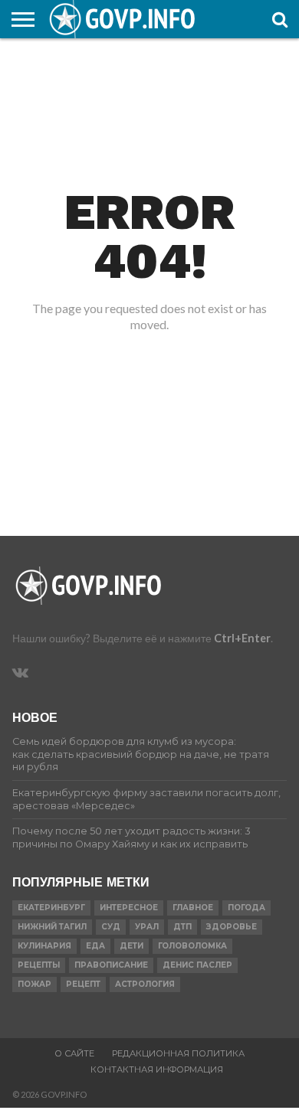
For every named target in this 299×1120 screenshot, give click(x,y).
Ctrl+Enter (242, 638)
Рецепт (83, 984)
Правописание (111, 965)
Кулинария (44, 946)
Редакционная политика (178, 1053)
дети (131, 946)
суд (110, 927)
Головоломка (192, 946)
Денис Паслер (197, 965)
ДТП (182, 927)
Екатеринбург (51, 908)
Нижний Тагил (52, 927)
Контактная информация (156, 1069)
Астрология (145, 984)
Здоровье (231, 927)
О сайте (74, 1053)
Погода (246, 908)
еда (95, 946)
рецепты (39, 965)
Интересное (129, 908)
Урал (147, 927)
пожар (34, 984)
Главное (192, 908)
